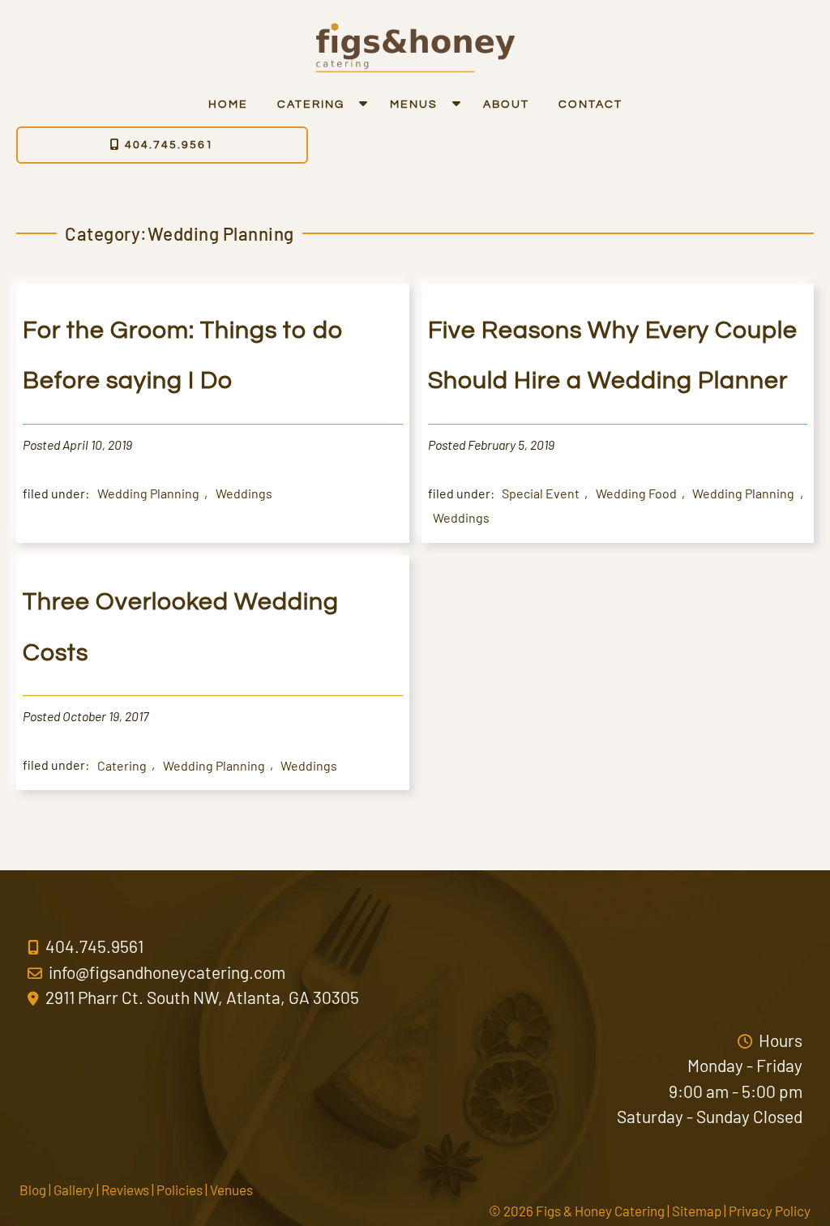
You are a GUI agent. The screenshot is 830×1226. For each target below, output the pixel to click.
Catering (310, 104)
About (506, 104)
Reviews (125, 1189)
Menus (414, 104)
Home (228, 104)
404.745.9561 (167, 145)
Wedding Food (636, 493)
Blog (32, 1189)
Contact (590, 104)
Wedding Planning (148, 493)
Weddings (244, 493)
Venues (231, 1189)
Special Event (541, 493)
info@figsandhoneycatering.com (165, 972)
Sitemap (696, 1211)
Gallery (73, 1189)
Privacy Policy (770, 1211)
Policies (179, 1189)
